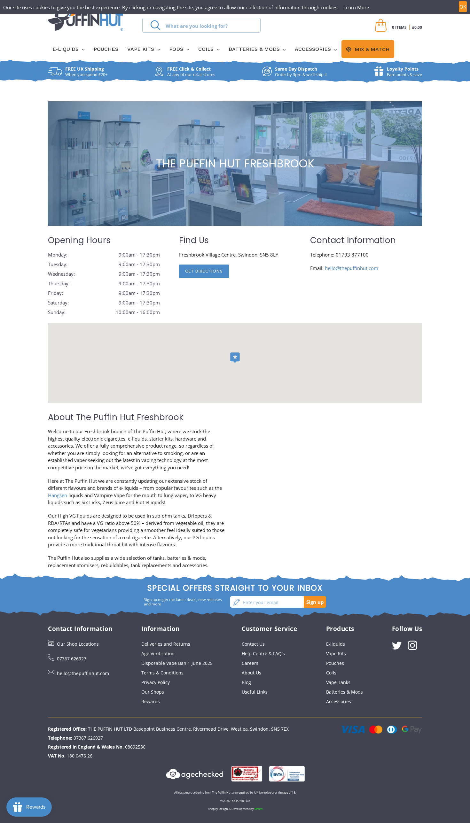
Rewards (150, 701)
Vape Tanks (338, 682)
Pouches (335, 663)
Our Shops (152, 692)
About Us (251, 673)
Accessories (338, 701)
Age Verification (158, 653)
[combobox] (201, 25)
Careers (250, 663)
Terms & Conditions (162, 673)
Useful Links (255, 692)
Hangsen (57, 495)
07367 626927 (71, 659)
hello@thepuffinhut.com (351, 268)
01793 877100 (352, 254)
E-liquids (335, 644)
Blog (246, 682)
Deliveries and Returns (165, 644)
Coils (331, 673)
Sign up (315, 602)
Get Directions (204, 271)
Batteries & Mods (344, 692)
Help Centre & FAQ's (263, 653)
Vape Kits (336, 653)
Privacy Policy (155, 682)
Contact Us (253, 644)
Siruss (258, 809)
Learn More (356, 7)
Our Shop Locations (78, 644)
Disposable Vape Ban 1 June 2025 (177, 663)
